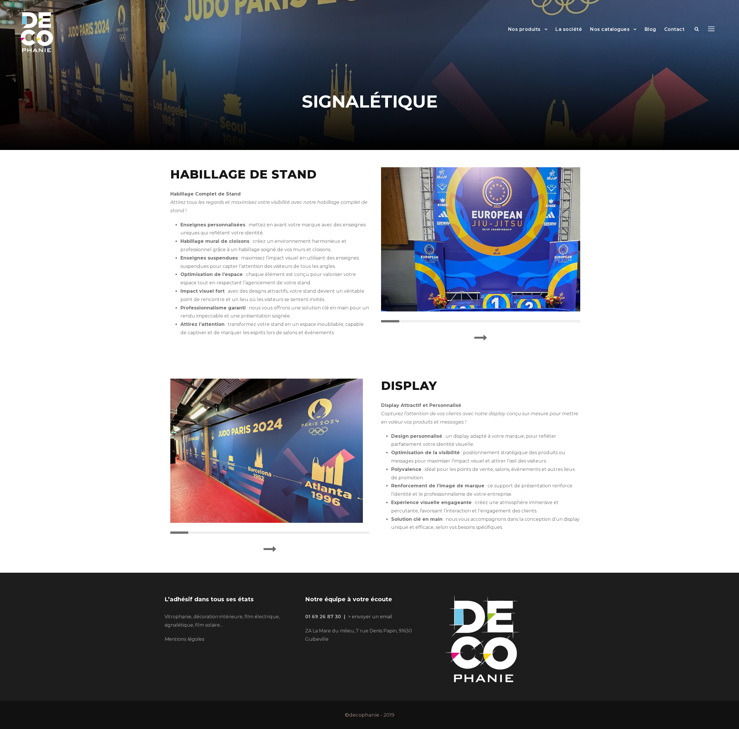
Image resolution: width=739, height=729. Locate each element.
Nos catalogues (610, 29)
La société (568, 29)
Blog (650, 29)
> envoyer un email (370, 616)
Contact (674, 29)
